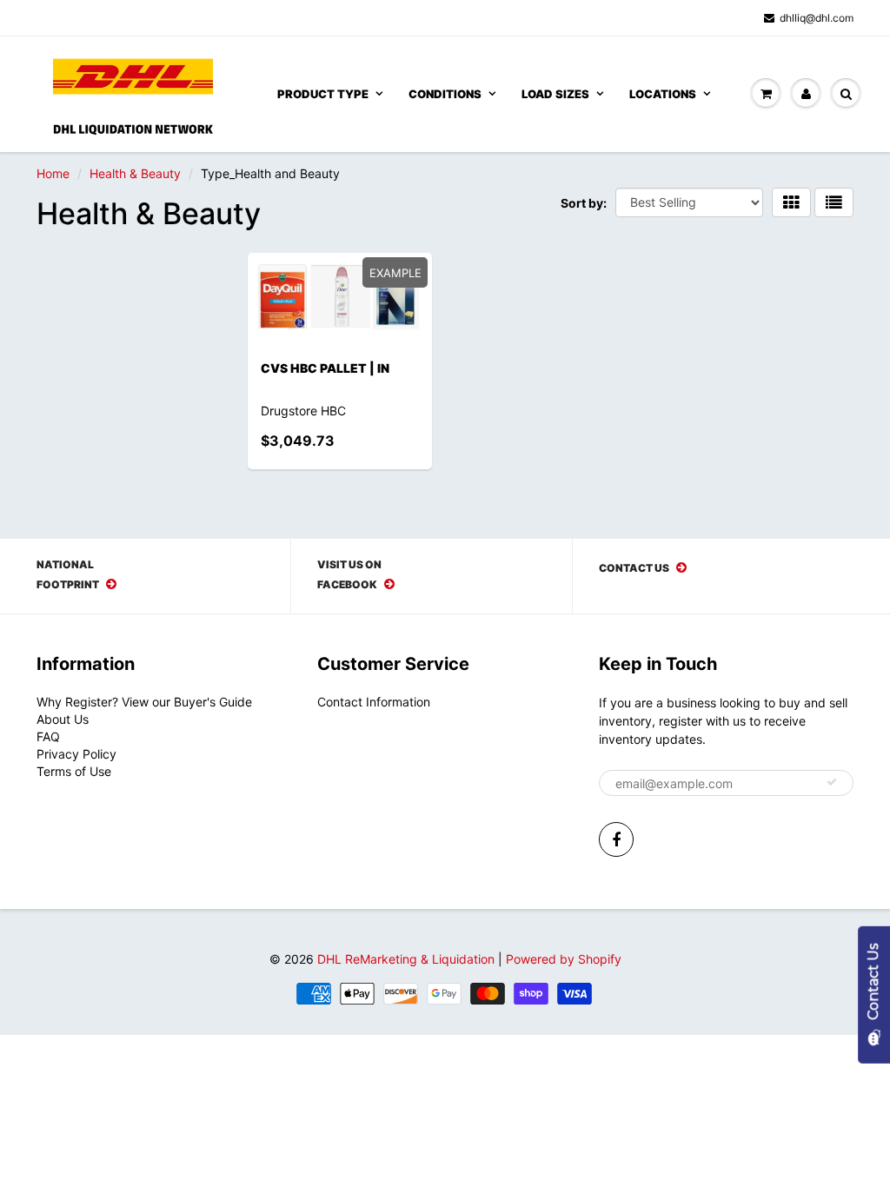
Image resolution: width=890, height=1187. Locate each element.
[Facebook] (616, 839)
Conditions (445, 94)
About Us (63, 719)
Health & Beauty (135, 173)
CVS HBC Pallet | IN (325, 368)
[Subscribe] (832, 782)
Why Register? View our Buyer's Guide (144, 701)
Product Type (323, 94)
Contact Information (373, 701)
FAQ (48, 736)
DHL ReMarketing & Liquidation (406, 959)
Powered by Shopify (563, 959)
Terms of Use (74, 771)
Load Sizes (555, 94)
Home (53, 173)
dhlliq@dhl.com (816, 17)
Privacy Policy (76, 753)
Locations (662, 94)
